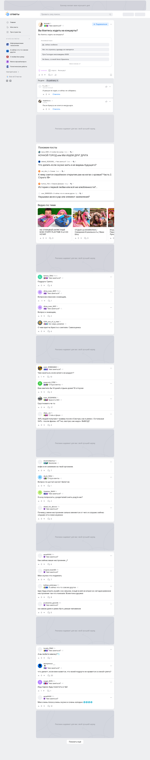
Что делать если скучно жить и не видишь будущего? (67, 165)
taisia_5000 (45, 152)
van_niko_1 (45, 171)
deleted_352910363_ (48, 161)
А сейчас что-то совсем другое (64, 193)
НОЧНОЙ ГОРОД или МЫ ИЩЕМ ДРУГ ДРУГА (63, 155)
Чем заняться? (55, 26)
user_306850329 (46, 193)
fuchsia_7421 (45, 184)
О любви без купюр (56, 152)
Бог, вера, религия (56, 324)
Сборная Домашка (58, 184)
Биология (52, 463)
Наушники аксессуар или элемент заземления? (64, 197)
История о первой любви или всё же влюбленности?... (67, 187)
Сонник (52, 171)
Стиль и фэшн (54, 415)
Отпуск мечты (55, 385)
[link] (55, 224)
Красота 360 (54, 400)
